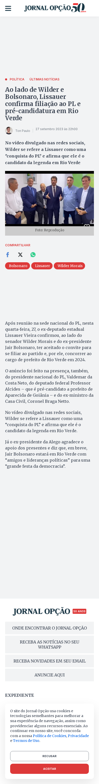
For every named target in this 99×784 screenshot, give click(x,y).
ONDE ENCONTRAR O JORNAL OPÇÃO (49, 628)
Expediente (19, 695)
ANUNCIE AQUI (50, 674)
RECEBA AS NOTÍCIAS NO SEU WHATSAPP (49, 644)
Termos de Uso (26, 740)
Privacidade (78, 736)
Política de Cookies (49, 736)
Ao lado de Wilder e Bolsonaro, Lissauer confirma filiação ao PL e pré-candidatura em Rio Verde (43, 104)
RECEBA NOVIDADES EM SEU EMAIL (49, 661)
